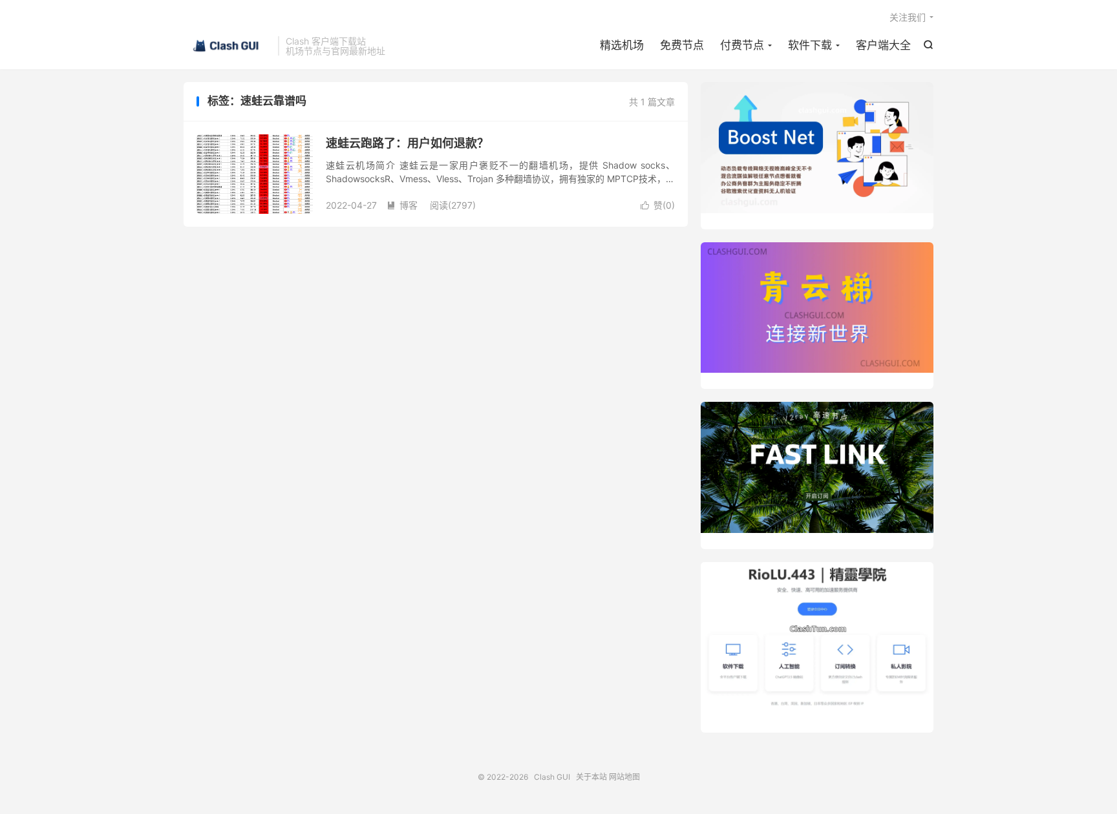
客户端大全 (883, 45)
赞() (658, 205)
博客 (402, 205)
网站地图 (624, 777)
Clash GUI (227, 46)
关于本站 (591, 777)
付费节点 (742, 45)
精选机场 (622, 45)
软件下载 (810, 45)
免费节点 (682, 45)
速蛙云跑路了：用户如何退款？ (407, 143)
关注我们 (907, 17)
